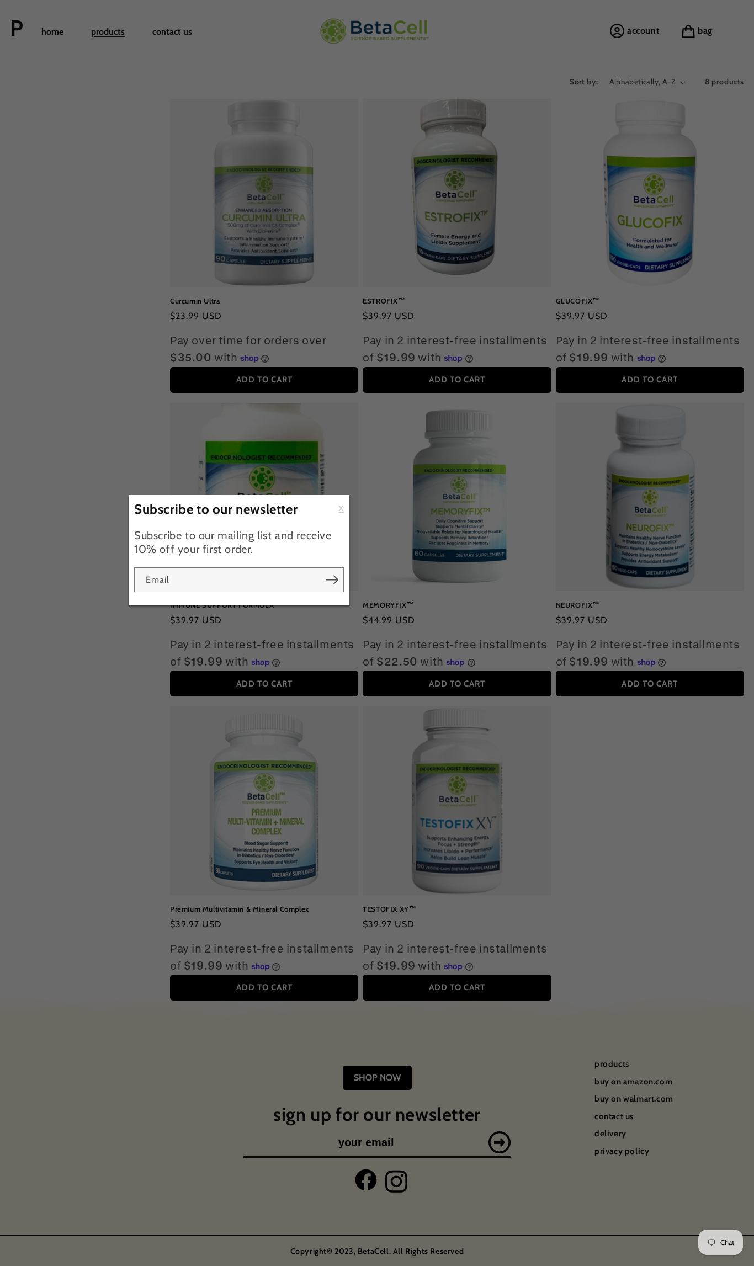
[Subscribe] (332, 579)
